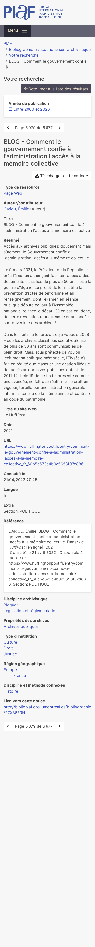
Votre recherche (23, 55)
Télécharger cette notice (62, 175)
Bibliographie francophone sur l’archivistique (50, 49)
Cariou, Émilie (16, 208)
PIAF (8, 43)
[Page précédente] (8, 127)
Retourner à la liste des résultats (58, 88)
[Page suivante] (60, 127)
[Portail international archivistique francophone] (47, 12)
